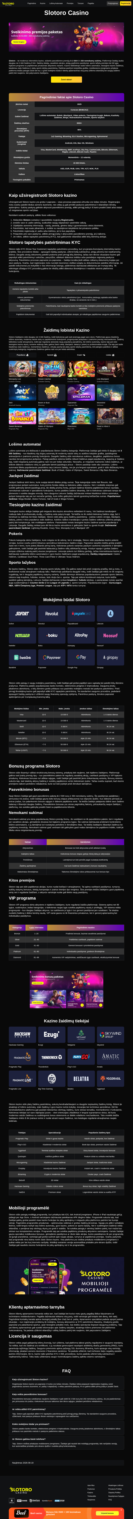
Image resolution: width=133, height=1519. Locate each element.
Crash (79, 355)
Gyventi (50, 355)
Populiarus (21, 355)
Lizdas (108, 355)
